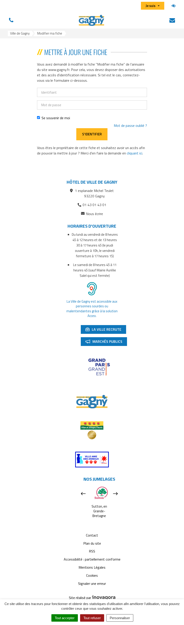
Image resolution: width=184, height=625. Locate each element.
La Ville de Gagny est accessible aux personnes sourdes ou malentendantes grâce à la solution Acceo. (92, 308)
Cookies (92, 575)
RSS (92, 551)
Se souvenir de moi (56, 118)
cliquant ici (134, 153)
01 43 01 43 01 (94, 204)
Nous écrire (94, 214)
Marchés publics (106, 342)
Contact (92, 535)
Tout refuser (92, 618)
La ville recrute (105, 330)
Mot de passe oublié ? (130, 125)
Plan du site (92, 543)
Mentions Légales (92, 567)
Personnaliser (120, 618)
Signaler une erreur (92, 583)
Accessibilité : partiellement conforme (92, 559)
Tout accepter (64, 618)
